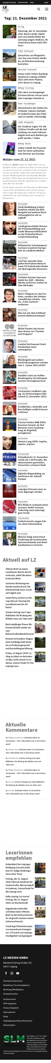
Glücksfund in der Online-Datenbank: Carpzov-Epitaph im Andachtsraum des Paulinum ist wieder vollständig (33, 112)
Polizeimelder (23, 454)
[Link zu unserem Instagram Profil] (12, 973)
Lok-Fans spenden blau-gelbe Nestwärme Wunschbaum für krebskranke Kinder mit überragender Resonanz (33, 264)
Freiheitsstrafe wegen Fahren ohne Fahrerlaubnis (32, 522)
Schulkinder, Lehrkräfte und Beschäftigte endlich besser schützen (33, 409)
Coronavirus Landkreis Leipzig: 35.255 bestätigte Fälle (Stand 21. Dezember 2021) (32, 393)
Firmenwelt (31, 69)
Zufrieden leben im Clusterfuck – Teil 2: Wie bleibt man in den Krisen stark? (25, 740)
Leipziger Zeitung (9, 2)
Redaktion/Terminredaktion (16, 985)
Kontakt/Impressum (13, 980)
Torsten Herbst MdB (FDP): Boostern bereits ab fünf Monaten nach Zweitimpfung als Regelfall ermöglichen (32, 427)
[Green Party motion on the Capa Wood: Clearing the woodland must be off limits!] (39, 602)
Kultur (20, 103)
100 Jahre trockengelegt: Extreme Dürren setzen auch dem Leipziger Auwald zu (33, 95)
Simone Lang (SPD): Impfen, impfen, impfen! (32, 443)
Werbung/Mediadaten (13, 989)
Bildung (21, 88)
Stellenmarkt (23, 2)
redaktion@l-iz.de (9, 195)
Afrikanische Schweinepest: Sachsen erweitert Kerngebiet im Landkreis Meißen (32, 248)
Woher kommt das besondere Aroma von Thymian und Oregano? (31, 331)
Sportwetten (9, 1012)
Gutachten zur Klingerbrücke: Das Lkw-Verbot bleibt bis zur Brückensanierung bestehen (32, 60)
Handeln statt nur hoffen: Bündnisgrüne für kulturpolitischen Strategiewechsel (33, 378)
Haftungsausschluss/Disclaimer (17, 1020)
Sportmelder (23, 274)
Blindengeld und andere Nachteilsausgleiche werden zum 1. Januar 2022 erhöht (33, 362)
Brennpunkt (29, 51)
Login (46, 2)
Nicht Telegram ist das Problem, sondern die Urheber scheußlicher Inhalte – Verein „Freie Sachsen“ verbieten (32, 299)
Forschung (29, 88)
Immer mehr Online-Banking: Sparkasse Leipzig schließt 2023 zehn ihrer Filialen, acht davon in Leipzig (33, 78)
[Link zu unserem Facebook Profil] (6, 973)
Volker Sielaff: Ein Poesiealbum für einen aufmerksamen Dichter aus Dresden (32, 150)
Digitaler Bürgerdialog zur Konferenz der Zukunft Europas (31, 476)
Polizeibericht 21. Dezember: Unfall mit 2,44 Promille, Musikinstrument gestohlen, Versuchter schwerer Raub (33, 461)
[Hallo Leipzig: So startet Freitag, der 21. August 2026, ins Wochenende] (39, 900)
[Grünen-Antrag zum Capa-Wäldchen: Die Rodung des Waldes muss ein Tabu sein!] (39, 616)
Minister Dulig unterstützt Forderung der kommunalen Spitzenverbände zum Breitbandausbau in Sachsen (33, 540)
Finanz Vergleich (11, 1007)
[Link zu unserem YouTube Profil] (17, 973)
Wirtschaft (22, 69)
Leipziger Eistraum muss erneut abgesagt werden (32, 490)
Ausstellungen (29, 103)
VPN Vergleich (9, 1003)
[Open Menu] (46, 9)
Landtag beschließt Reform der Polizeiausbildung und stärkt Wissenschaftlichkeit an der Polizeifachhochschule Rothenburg (32, 231)
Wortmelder (23, 204)
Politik (20, 51)
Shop (32, 2)
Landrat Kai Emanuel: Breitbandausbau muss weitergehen (32, 347)
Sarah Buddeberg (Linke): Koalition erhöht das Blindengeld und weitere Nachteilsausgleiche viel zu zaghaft (32, 212)
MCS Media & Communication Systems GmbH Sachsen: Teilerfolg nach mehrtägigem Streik (33, 508)
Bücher (28, 143)
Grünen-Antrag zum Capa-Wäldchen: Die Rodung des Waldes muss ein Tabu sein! (23, 761)
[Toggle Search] (38, 9)
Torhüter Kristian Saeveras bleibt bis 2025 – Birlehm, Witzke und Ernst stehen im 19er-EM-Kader (32, 281)
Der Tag (21, 26)
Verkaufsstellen (10, 993)
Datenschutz (9, 1025)
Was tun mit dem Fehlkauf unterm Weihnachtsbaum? (32, 314)
